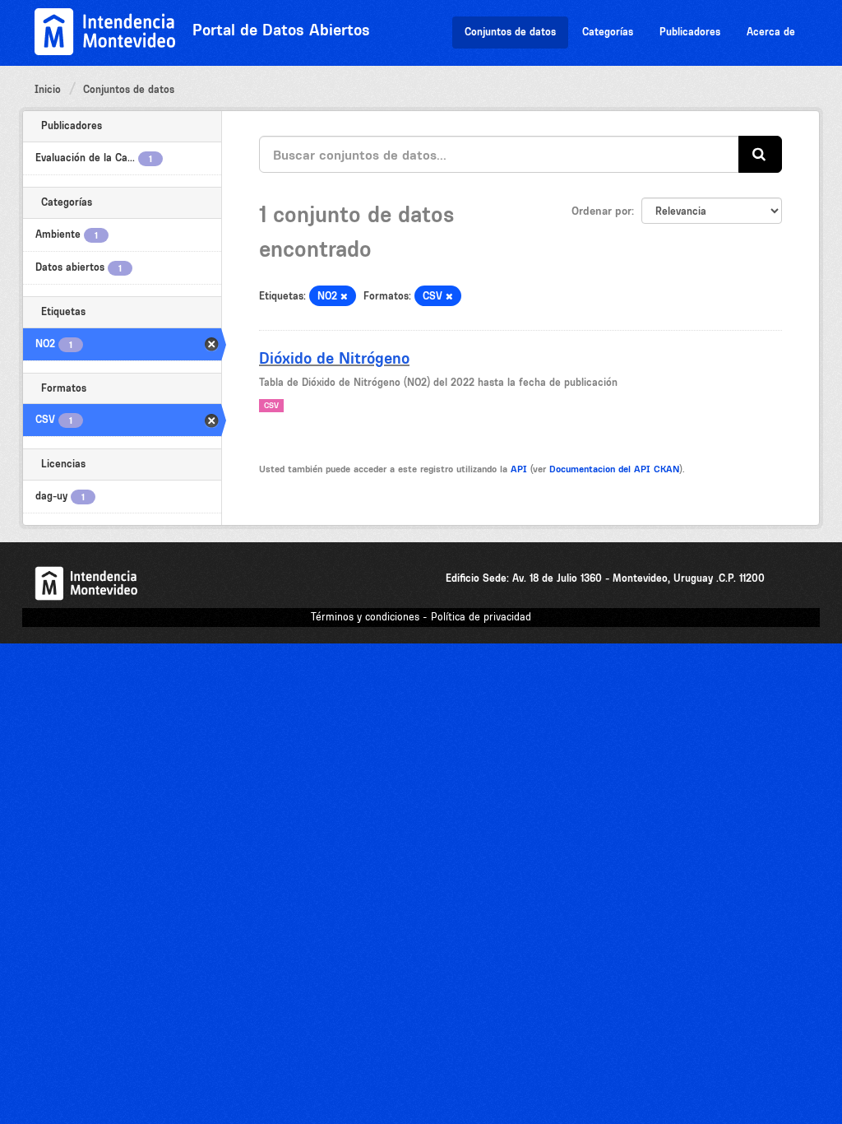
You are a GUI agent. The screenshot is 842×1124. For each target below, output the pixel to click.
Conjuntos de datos (510, 32)
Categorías (607, 32)
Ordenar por (601, 210)
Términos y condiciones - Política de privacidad (421, 617)
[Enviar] (760, 154)
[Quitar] (344, 296)
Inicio (48, 89)
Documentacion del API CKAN (614, 469)
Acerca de (771, 32)
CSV (271, 405)
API (519, 469)
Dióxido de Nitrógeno (334, 358)
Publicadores (689, 32)
